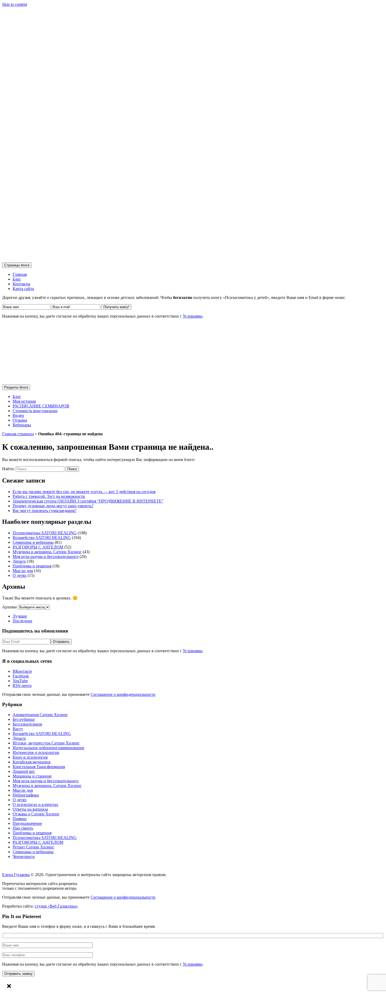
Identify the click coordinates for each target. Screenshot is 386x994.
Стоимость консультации (35, 410)
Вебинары (22, 425)
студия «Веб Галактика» (56, 906)
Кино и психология (30, 757)
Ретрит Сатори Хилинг (33, 847)
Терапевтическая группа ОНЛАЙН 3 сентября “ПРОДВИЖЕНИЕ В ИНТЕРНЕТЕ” (88, 501)
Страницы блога (16, 265)
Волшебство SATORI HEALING (42, 537)
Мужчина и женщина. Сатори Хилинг (47, 552)
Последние (22, 621)
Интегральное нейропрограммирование (48, 747)
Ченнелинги (24, 856)
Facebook (21, 676)
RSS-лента (22, 685)
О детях (20, 575)
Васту (18, 729)
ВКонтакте (22, 671)
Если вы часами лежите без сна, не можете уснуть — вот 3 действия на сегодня (84, 491)
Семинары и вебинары (33, 542)
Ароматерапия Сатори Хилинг (40, 714)
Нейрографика (26, 795)
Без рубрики (24, 719)
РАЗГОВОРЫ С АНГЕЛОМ (38, 547)
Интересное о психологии (36, 752)
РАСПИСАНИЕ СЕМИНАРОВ (41, 406)
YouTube (20, 681)
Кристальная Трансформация (39, 766)
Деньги (19, 561)
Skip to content (14, 4)
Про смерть (23, 828)
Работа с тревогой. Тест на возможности (49, 496)
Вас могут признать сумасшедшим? (44, 510)
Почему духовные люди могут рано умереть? (53, 506)
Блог (17, 279)
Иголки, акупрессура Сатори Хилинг (46, 743)
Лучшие (20, 616)
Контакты (21, 284)
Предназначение (27, 823)
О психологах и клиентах (35, 804)
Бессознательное (27, 724)
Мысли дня (23, 570)
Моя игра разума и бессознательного (46, 556)
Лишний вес (24, 771)
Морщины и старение (32, 776)
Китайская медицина (31, 762)
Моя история (24, 401)
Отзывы (20, 420)
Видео (18, 415)
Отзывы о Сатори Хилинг (36, 814)
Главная (20, 274)
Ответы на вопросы (30, 809)
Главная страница (18, 434)
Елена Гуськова (16, 874)
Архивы (9, 607)
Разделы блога (16, 387)
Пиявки (20, 818)
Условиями (192, 316)
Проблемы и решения (32, 566)
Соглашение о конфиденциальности (123, 694)
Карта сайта (23, 288)
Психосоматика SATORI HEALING (45, 533)
